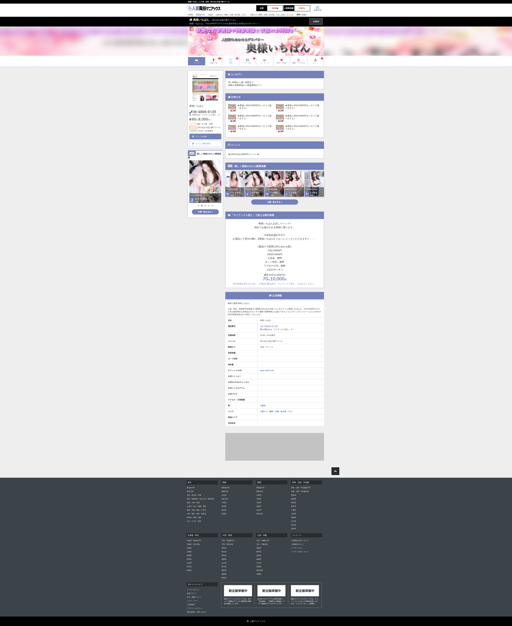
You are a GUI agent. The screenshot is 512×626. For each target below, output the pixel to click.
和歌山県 (259, 514)
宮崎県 (258, 567)
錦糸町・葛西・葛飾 (194, 517)
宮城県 (189, 548)
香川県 (224, 567)
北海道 (189, 552)
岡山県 (224, 552)
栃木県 (224, 510)
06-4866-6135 (204, 111)
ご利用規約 (191, 604)
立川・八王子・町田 (194, 521)
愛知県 (293, 495)
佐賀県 (258, 555)
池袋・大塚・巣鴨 (193, 503)
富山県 (293, 525)
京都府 (258, 499)
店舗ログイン (191, 593)
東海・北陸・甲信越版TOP (300, 488)
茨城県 (224, 506)
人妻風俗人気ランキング (300, 540)
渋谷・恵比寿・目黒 (194, 495)
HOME (190, 15)
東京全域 (190, 491)
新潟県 (293, 503)
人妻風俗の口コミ (297, 544)
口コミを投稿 (201, 136)
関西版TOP (200, 15)
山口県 (224, 563)
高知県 (224, 578)
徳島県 (224, 570)
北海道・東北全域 (193, 544)
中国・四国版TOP (228, 540)
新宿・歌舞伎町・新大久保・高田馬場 (200, 499)
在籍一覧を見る (205, 212)
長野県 (293, 517)
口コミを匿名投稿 (203, 143)
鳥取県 (224, 555)
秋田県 (189, 559)
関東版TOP (226, 488)
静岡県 (293, 499)
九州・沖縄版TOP (262, 540)
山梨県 (293, 514)
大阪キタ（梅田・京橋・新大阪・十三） (231, 15)
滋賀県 (258, 506)
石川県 (293, 521)
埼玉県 (224, 495)
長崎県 (258, 559)
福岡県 (258, 548)
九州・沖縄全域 (262, 544)
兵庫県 (258, 503)
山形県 (189, 563)
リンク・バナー (192, 601)
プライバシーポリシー (195, 608)
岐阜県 (293, 506)
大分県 (258, 563)
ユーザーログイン (193, 590)
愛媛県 (224, 574)
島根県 (224, 559)
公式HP (316, 21)
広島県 (224, 548)
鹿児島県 (259, 570)
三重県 (293, 510)
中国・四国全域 (227, 544)
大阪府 (210, 15)
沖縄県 (258, 574)
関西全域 (259, 491)
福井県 (293, 529)
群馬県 (224, 514)
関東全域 (225, 491)
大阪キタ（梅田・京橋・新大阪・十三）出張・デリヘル (271, 15)
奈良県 (258, 510)
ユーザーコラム (296, 548)
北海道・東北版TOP (194, 540)
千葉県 (224, 503)
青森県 (189, 555)
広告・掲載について (194, 597)
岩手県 (189, 567)
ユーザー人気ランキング (300, 552)
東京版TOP (191, 488)
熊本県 (258, 552)
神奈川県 (225, 499)
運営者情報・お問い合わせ (196, 612)
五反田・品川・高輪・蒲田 (196, 506)
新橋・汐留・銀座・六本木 (196, 510)
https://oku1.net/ (267, 370)
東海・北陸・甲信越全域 (300, 491)
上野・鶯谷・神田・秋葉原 (196, 514)
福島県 (189, 570)
